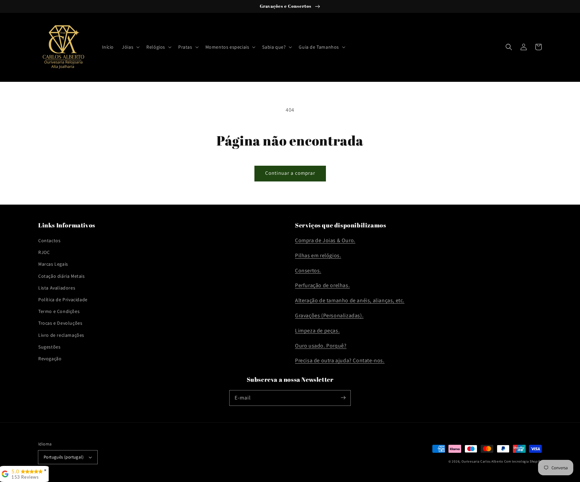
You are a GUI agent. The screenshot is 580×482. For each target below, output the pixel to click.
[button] (130, 47)
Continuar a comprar (290, 173)
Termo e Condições (59, 311)
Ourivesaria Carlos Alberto (482, 461)
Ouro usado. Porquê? (320, 345)
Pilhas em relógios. (318, 255)
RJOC (44, 252)
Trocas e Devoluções (60, 323)
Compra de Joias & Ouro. (325, 240)
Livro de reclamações (61, 335)
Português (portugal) (64, 457)
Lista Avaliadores (56, 288)
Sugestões (49, 347)
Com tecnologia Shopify (523, 461)
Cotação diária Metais (61, 276)
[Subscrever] (343, 397)
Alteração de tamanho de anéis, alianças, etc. (349, 300)
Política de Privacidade (63, 300)
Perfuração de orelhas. (322, 285)
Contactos (49, 240)
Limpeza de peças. (317, 330)
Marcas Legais (53, 264)
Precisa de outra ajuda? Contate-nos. (340, 360)
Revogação (49, 359)
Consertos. (308, 270)
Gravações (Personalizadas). (329, 315)
